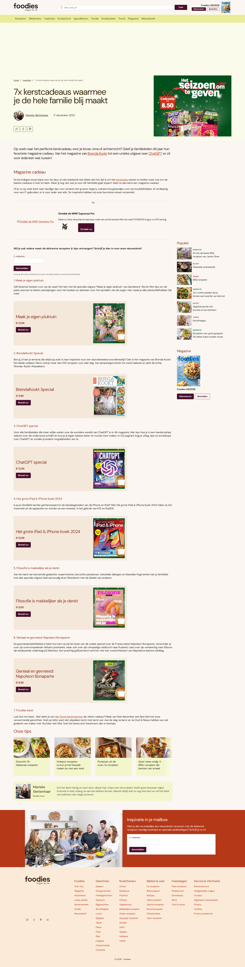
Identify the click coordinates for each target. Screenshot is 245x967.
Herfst (122, 940)
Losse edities (81, 899)
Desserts (100, 899)
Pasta (98, 927)
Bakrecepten (153, 890)
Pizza (98, 931)
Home (16, 80)
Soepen (99, 886)
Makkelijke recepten (129, 909)
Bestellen (213, 9)
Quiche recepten (155, 904)
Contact (198, 895)
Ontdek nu (86, 229)
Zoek (181, 7)
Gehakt (123, 922)
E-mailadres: (19, 256)
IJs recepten (153, 886)
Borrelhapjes (102, 909)
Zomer (122, 886)
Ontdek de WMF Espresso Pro (76, 213)
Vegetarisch (125, 904)
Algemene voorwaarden (206, 899)
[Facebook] (34, 920)
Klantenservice (201, 886)
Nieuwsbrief (80, 913)
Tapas (99, 922)
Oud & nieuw (178, 904)
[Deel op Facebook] (23, 129)
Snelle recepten (127, 913)
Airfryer (123, 899)
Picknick (123, 895)
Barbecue (124, 890)
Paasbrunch (178, 890)
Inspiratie (27, 80)
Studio (77, 909)
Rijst (98, 936)
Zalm (121, 927)
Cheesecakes (153, 913)
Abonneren (198, 9)
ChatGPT (155, 153)
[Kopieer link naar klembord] (16, 129)
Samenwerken (81, 904)
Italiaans (123, 936)
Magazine (79, 890)
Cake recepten (154, 899)
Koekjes (150, 895)
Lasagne (100, 940)
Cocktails (100, 949)
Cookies (198, 909)
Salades (100, 918)
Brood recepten (155, 909)
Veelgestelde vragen (204, 890)
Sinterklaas (177, 895)
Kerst (174, 899)
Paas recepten (179, 886)
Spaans (123, 931)
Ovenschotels (103, 945)
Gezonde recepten (128, 918)
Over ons (78, 886)
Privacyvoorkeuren (203, 913)
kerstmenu (122, 179)
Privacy (197, 904)
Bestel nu (23, 329)
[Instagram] (27, 920)
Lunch (99, 913)
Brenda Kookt (97, 153)
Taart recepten (154, 918)
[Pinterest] (41, 920)
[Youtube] (47, 920)
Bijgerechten (102, 904)
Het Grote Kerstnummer (69, 716)
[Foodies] (33, 7)
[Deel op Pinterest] (30, 129)
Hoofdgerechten (104, 895)
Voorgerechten (103, 890)
